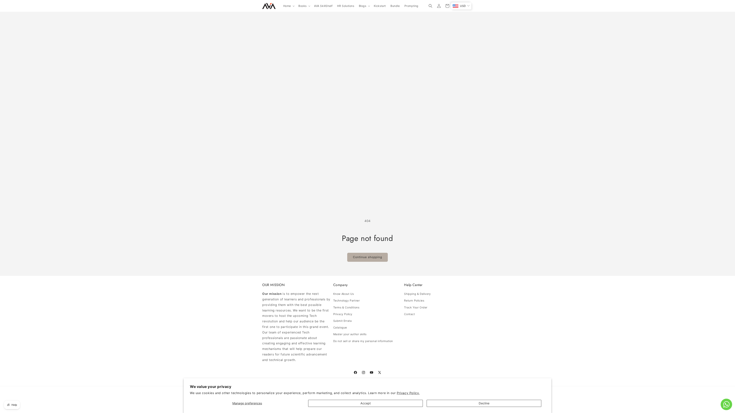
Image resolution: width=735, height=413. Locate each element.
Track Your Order (415, 307)
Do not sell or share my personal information (363, 341)
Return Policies (414, 300)
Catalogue (340, 327)
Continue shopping (367, 257)
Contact (409, 314)
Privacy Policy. (408, 393)
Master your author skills (350, 334)
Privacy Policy (342, 314)
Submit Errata (342, 320)
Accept (365, 403)
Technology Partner (346, 300)
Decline (484, 403)
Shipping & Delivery (417, 293)
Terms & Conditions (346, 307)
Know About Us (343, 293)
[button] (288, 6)
